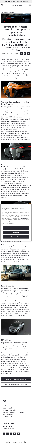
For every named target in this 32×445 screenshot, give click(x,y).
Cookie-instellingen (16, 236)
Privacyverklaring (8, 408)
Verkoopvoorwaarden (9, 410)
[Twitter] (25, 53)
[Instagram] (7, 433)
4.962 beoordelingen (22, 1)
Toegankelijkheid (8, 416)
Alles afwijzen (16, 232)
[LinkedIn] (28, 53)
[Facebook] (21, 53)
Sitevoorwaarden (8, 414)
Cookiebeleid (7, 406)
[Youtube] (14, 433)
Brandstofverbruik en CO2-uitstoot (14, 412)
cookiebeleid (24, 218)
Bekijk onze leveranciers (8, 223)
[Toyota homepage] (3, 5)
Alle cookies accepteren (16, 228)
